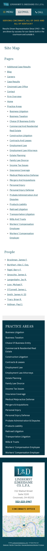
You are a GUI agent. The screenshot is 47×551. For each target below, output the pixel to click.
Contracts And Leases (20, 140)
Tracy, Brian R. (14, 299)
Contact (11, 91)
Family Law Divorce (19, 160)
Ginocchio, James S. (17, 274)
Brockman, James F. (17, 259)
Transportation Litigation (22, 214)
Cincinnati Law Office (17, 86)
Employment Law (18, 145)
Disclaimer (6, 545)
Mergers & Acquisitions (16, 404)
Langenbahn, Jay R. (17, 279)
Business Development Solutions (30, 545)
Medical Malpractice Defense (24, 175)
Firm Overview (14, 96)
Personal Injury (17, 185)
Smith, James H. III (16, 294)
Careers (11, 76)
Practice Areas (14, 106)
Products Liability (18, 204)
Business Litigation (19, 111)
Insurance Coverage (20, 170)
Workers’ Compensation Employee (22, 447)
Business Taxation (19, 116)
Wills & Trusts (12, 442)
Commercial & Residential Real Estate (20, 350)
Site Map (12, 545)
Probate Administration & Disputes (22, 420)
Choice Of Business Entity (22, 121)
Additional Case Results (19, 66)
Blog (9, 71)
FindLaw (42, 545)
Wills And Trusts (18, 219)
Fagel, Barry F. (14, 269)
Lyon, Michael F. (15, 284)
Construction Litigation (21, 135)
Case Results (13, 81)
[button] (7, 11)
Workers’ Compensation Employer (22, 452)
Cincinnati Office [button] (23, 509)
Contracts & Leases (15, 362)
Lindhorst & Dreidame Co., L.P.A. (20, 543)
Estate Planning (17, 155)
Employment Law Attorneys (23, 150)
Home (10, 101)
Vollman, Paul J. (15, 304)
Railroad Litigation (19, 209)
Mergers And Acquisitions (22, 180)
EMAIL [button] (25, 12)
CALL (40, 12)
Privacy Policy (18, 545)
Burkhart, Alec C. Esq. (18, 264)
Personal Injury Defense (22, 190)
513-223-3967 (23, 501)
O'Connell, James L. (17, 289)
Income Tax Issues (19, 165)
